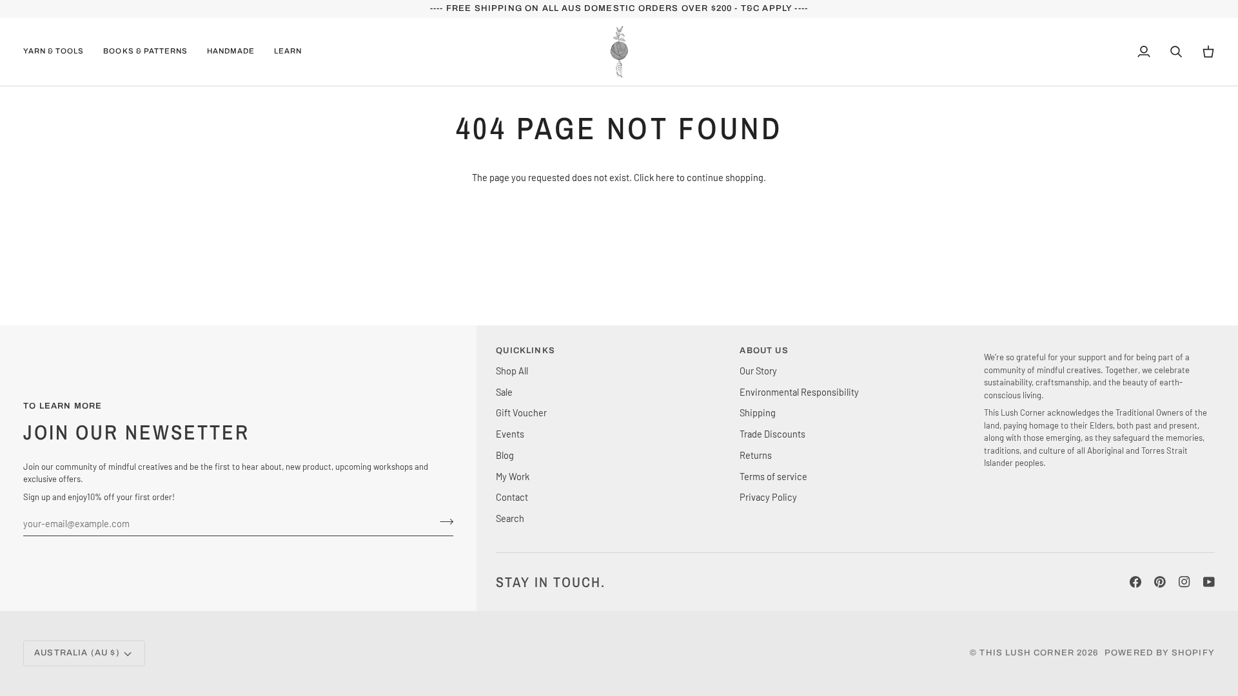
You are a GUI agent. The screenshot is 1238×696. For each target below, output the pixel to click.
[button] (58, 52)
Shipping (758, 412)
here (665, 177)
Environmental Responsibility (799, 392)
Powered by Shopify (1160, 652)
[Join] (442, 521)
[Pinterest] (1160, 582)
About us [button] (764, 350)
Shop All (512, 370)
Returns (756, 455)
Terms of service (773, 476)
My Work (512, 476)
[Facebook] (1135, 582)
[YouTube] (1209, 582)
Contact (512, 497)
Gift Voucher (521, 412)
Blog (505, 455)
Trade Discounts (772, 434)
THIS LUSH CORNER (1026, 652)
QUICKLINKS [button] (525, 350)
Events (510, 434)
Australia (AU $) (77, 652)
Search (510, 518)
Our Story (758, 370)
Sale (504, 392)
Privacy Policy (768, 497)
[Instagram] (1184, 582)
